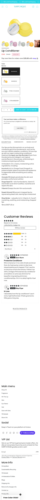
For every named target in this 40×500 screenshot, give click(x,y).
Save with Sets (6, 410)
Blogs (3, 480)
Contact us (5, 490)
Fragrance (5, 393)
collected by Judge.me (12, 225)
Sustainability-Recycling (9, 469)
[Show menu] (2, 6)
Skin (3, 400)
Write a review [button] (20, 228)
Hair (3, 407)
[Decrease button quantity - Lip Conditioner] (4, 110)
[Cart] (37, 6)
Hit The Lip (5, 397)
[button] (8, 234)
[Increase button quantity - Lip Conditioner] (11, 110)
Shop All (4, 390)
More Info (5, 417)
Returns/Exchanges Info (9, 487)
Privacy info (5, 494)
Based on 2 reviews (10, 223)
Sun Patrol (5, 404)
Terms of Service (17, 457)
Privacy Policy (6, 457)
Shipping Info (6, 483)
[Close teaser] (20, 495)
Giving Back (5, 466)
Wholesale (5, 414)
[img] (15, 255)
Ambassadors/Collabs (8, 476)
